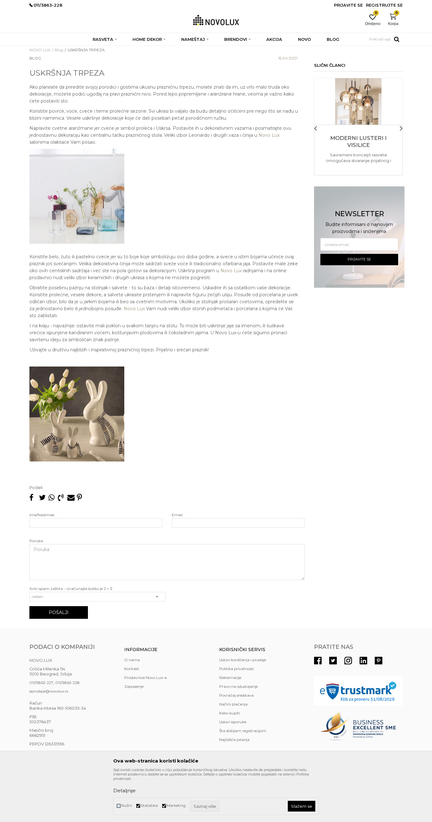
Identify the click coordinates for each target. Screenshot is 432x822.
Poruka (36, 540)
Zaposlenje (134, 686)
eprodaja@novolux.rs (48, 691)
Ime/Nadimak (41, 514)
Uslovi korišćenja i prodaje (242, 659)
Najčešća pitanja (234, 739)
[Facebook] (32, 497)
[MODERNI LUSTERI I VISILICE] (358, 101)
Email (177, 514)
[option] (358, 126)
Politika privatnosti (236, 668)
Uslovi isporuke (232, 721)
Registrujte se (384, 5)
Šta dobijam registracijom (242, 730)
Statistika (149, 805)
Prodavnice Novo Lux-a (145, 677)
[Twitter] (333, 660)
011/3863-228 (67, 682)
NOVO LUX (39, 49)
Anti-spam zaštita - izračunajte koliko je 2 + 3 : (71, 588)
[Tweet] (42, 497)
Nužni (126, 805)
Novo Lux (269, 135)
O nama (132, 659)
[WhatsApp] (51, 497)
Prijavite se (359, 259)
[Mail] (70, 497)
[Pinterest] (79, 497)
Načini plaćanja (233, 704)
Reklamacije (230, 677)
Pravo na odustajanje (238, 686)
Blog (59, 49)
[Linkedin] (363, 660)
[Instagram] (348, 660)
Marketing (176, 805)
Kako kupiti (229, 713)
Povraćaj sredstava (236, 695)
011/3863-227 (41, 682)
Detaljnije (124, 790)
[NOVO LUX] (216, 20)
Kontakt (131, 668)
